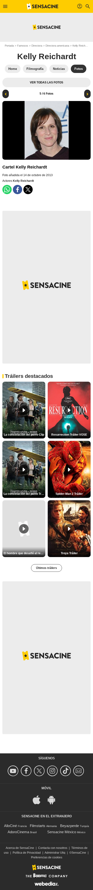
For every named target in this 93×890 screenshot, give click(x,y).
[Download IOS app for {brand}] (39, 800)
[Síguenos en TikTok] (66, 770)
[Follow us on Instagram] (53, 770)
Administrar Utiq (55, 852)
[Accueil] (42, 6)
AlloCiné (10, 826)
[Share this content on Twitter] (28, 189)
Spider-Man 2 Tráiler (69, 494)
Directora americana (57, 45)
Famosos (22, 45)
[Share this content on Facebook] (17, 189)
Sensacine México (61, 832)
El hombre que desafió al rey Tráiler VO (24, 553)
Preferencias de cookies (46, 857)
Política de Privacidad (27, 852)
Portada (9, 45)
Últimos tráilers (46, 568)
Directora (36, 45)
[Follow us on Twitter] (40, 770)
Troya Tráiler (69, 553)
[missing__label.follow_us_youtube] (14, 770)
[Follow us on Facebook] (27, 770)
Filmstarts (37, 826)
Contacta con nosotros (52, 848)
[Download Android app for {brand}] (54, 800)
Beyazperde (69, 826)
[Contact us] (79, 770)
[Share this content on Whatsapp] (7, 189)
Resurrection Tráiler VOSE (69, 434)
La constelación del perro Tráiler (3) (24, 494)
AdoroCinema (18, 832)
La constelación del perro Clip (24, 434)
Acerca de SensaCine (20, 848)
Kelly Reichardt (46, 56)
